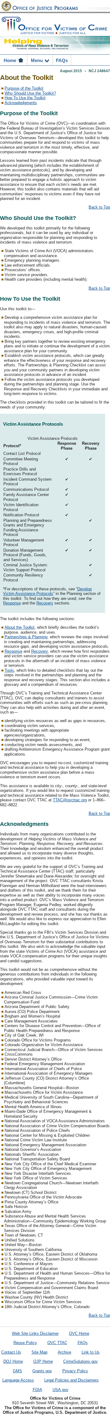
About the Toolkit (20, 627)
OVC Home (79, 1333)
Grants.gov (42, 1371)
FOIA (37, 1390)
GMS (17, 1371)
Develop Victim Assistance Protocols (47, 591)
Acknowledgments (21, 103)
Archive (64, 1352)
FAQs (83, 1343)
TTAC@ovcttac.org (70, 800)
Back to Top (99, 207)
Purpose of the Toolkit (24, 88)
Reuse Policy (25, 1343)
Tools (9, 670)
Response (12, 603)
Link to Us (91, 1352)
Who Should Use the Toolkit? (30, 93)
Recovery (44, 603)
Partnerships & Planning (26, 637)
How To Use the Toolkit (25, 98)
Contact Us (11, 1352)
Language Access (18, 1380)
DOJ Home (13, 1361)
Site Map (39, 1352)
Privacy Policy (75, 1371)
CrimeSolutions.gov (80, 1361)
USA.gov (60, 1390)
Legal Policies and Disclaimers (71, 1380)
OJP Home (43, 1361)
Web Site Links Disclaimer (35, 1333)
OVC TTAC (57, 1343)
